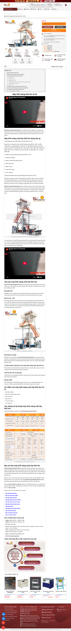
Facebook (61, 606)
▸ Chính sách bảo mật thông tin (10, 612)
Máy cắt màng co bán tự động (12, 501)
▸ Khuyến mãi (7, 620)
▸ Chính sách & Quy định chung (10, 610)
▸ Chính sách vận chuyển (9, 618)
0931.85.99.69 (49, 47)
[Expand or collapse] (43, 70)
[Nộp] (27, 5)
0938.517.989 (27, 610)
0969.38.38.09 (49, 45)
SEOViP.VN (59, 629)
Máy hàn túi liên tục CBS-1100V (35, 592)
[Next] (40, 37)
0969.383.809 (9, 594)
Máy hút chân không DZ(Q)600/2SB (10, 592)
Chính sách (47, 9)
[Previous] (5, 37)
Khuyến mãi (34, 9)
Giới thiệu (55, 9)
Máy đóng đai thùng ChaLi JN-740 (23, 592)
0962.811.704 (49, 48)
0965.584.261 (27, 611)
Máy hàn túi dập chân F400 (61, 591)
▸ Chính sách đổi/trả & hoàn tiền (10, 616)
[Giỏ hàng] (66, 5)
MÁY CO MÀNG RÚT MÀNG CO (18, 13)
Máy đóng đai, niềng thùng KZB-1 (48, 592)
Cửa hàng (27, 9)
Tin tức (40, 9)
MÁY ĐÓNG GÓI (10, 13)
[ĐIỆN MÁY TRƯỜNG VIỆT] (7, 5)
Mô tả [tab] (5, 66)
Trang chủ (21, 9)
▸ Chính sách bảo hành (9, 614)
